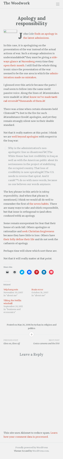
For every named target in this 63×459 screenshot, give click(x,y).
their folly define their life (19, 239)
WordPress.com (40, 451)
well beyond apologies (25, 136)
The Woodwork (17, 3)
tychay (37, 324)
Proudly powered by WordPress (31, 447)
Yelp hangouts (11, 289)
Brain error (37, 289)
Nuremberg (28, 61)
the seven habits (39, 203)
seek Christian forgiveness (38, 231)
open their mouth (14, 65)
